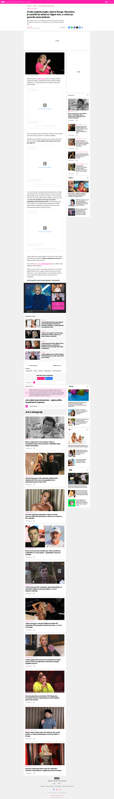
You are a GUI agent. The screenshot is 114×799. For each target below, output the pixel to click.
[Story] (54, 783)
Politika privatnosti (66, 786)
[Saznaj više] (88, 178)
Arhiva (72, 786)
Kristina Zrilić (29, 26)
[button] (62, 27)
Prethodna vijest (33, 365)
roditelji (41, 370)
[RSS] (60, 789)
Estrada (35, 6)
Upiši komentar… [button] (34, 406)
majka (35, 370)
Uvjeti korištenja (58, 786)
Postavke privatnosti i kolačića (57, 795)
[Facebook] (54, 789)
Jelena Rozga (29, 370)
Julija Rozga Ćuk (57, 370)
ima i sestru (42, 263)
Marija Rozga (47, 370)
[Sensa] (59, 783)
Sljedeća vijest (56, 365)
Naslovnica (29, 6)
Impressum (43, 786)
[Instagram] (57, 789)
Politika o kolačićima (50, 786)
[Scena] (3, 2)
